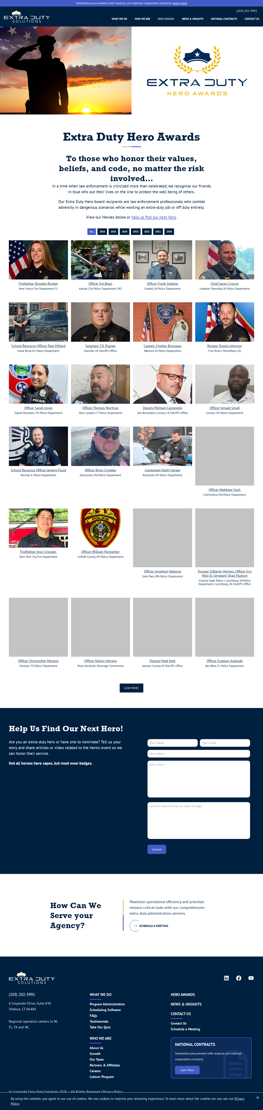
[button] (257, 1097)
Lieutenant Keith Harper (162, 470)
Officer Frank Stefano (162, 284)
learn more (180, 3)
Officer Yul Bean (100, 284)
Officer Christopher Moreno (38, 661)
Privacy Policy (112, 1091)
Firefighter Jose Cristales (38, 552)
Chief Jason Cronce (225, 284)
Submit (157, 849)
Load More (131, 688)
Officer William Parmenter (100, 552)
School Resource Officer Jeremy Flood (38, 470)
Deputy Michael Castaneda (162, 408)
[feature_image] (38, 259)
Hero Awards (166, 19)
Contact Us (252, 19)
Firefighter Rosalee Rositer (38, 284)
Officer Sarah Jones (38, 408)
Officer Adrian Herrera (100, 661)
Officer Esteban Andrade (225, 661)
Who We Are (142, 19)
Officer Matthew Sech (224, 490)
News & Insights (192, 19)
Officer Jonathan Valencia (162, 571)
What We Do (119, 19)
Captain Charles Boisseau (162, 346)
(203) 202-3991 (246, 11)
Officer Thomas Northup (100, 408)
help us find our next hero (154, 217)
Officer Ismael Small (225, 408)
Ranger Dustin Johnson (224, 346)
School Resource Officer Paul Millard (38, 346)
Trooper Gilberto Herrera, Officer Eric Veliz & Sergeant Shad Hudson (225, 573)
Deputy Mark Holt (162, 661)
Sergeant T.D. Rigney (100, 346)
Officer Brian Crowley (100, 470)
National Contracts (224, 19)
